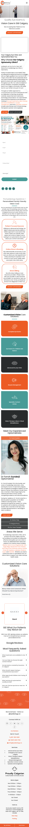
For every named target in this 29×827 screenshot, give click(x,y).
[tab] (14, 438)
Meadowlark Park (15, 547)
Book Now (22, 825)
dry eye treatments (13, 101)
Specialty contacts (21, 104)
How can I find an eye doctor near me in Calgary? (13, 686)
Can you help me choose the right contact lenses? (12, 661)
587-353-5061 (15, 737)
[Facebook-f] (2, 188)
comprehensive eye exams (9, 92)
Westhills (11, 552)
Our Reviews (14, 731)
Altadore (23, 550)
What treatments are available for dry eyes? (13, 655)
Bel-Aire (23, 545)
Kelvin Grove (11, 545)
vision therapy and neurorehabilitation (14, 102)
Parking (14, 818)
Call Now (7, 825)
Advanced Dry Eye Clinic (15, 751)
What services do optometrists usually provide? (11, 681)
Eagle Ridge (6, 547)
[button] (2, 301)
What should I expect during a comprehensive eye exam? (11, 671)
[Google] (13, 188)
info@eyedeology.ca (15, 743)
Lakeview (17, 550)
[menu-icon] (26, 3)
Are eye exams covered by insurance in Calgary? (13, 666)
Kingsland (18, 545)
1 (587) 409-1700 (15, 740)
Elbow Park (8, 548)
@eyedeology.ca (14, 714)
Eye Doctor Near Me (15, 66)
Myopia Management (15, 760)
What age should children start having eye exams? (13, 676)
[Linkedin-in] (10, 188)
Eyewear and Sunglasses (15, 764)
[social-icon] (7, 723)
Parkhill (24, 548)
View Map (14, 816)
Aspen (4, 552)
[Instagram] (6, 188)
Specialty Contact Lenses (15, 762)
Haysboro (11, 550)
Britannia (14, 548)
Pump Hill (5, 550)
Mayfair (5, 545)
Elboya (20, 548)
